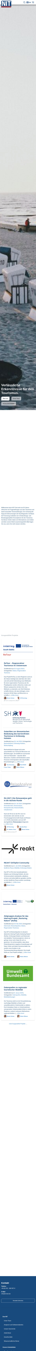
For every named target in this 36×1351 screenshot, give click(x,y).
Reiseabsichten (8, 805)
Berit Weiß (23, 764)
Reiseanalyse (18, 805)
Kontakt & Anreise (18, 1300)
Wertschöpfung (8, 745)
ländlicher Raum (9, 868)
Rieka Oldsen (20, 767)
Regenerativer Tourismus (11, 928)
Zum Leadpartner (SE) (11, 700)
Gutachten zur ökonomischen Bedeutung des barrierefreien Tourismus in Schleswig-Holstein (16, 734)
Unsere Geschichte (9, 1329)
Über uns (5, 398)
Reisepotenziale (9, 807)
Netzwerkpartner (16, 926)
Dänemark (7, 926)
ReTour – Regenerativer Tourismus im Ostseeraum (15, 664)
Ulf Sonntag (23, 698)
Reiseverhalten (18, 807)
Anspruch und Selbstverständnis (13, 1325)
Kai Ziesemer (10, 764)
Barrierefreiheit (8, 743)
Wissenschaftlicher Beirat (11, 1341)
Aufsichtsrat (7, 1333)
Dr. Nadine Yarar (11, 829)
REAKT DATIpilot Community (16, 863)
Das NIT (5, 1316)
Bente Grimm (10, 698)
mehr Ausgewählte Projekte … (18, 1023)
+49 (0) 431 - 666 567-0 (8, 1288)
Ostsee (14, 670)
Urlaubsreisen (8, 809)
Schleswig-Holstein (19, 743)
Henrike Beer (23, 827)
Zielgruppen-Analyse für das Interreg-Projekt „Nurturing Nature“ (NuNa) (16, 918)
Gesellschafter (8, 1337)
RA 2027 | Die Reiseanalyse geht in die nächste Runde (18, 799)
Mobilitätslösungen (9, 997)
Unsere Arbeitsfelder (8, 403)
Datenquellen (16, 995)
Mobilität (16, 868)
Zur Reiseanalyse (10, 832)
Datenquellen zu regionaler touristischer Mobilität (15, 988)
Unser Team (16, 398)
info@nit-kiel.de (6, 1293)
